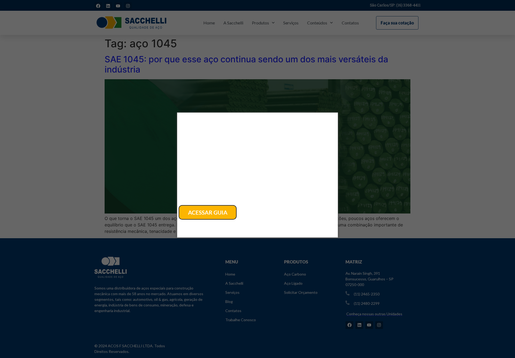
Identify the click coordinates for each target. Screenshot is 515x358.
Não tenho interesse (208, 223)
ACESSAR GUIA (207, 212)
